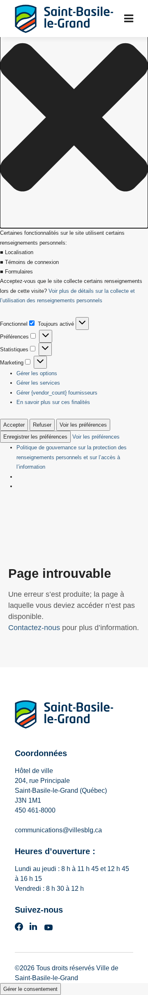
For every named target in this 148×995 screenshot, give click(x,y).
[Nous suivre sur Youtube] (48, 929)
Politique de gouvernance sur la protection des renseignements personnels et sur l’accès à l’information (71, 457)
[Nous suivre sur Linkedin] (33, 929)
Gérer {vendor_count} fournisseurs (56, 393)
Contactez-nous (34, 628)
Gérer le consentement (30, 989)
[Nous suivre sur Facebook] (19, 929)
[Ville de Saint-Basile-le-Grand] (64, 716)
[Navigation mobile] (128, 18)
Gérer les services (38, 383)
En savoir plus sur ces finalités (53, 402)
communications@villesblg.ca (58, 830)
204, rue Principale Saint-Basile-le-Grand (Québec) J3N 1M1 (61, 790)
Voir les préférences (83, 425)
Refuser (42, 425)
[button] (74, 118)
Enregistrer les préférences (35, 437)
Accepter (14, 425)
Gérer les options (36, 373)
